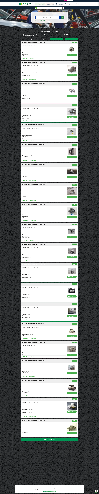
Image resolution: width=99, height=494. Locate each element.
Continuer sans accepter (79, 486)
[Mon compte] (76, 4)
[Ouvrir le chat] (96, 492)
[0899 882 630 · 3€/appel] (68, 0)
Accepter (46, 491)
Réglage (53, 491)
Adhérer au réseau (77, 0)
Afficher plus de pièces (49, 439)
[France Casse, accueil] (26, 4)
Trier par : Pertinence (57, 39)
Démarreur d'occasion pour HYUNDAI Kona (33, 42)
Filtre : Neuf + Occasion (72, 39)
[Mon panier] (79, 4)
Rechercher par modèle (39, 20)
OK (62, 17)
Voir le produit (71, 54)
